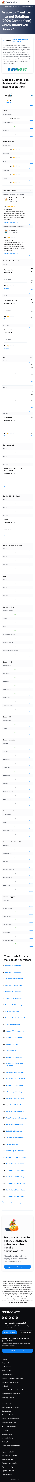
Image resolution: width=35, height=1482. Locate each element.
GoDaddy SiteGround (14, 978)
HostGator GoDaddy (13, 998)
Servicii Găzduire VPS (9, 1426)
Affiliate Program (7, 1374)
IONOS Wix (11, 1050)
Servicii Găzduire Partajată (11, 1419)
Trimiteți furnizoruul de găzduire (12, 1378)
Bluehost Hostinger (13, 992)
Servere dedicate (7, 1438)
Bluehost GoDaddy (13, 972)
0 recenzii (6, 288)
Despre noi (5, 1363)
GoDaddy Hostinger (14, 1131)
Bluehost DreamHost (14, 1037)
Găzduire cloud (7, 1434)
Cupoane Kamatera (8, 1459)
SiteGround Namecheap (15, 1183)
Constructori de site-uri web (11, 1445)
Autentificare (26, 1332)
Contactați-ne (6, 1367)
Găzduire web (6, 1411)
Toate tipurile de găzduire (10, 1407)
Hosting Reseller (7, 1442)
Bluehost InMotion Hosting (15, 1018)
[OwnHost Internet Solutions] (17, 69)
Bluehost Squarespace (15, 1031)
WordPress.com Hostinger (16, 1118)
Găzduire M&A (16, 1351)
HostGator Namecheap (15, 1190)
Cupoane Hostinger (8, 1467)
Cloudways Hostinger (15, 1137)
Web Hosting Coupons (9, 1455)
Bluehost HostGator (14, 1057)
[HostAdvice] (10, 2)
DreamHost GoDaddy (15, 1164)
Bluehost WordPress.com (16, 1157)
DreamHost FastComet (15, 1079)
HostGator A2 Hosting (15, 1177)
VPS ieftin (5, 1430)
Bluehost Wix (12, 1044)
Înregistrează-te (9, 1332)
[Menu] (31, 2)
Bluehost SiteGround (13, 985)
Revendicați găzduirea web (10, 1382)
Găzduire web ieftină (9, 1422)
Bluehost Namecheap (13, 965)
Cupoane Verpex (7, 1474)
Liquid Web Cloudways (15, 1105)
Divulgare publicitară (27, 6)
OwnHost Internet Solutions (21, 40)
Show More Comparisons (11, 1203)
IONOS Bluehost (13, 1024)
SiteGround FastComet (15, 1170)
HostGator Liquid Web (15, 1111)
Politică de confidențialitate (11, 1394)
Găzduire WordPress (9, 1415)
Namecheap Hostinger (15, 1151)
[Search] (28, 2)
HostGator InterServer (15, 1098)
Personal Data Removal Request (12, 1390)
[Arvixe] (9, 95)
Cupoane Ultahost (8, 1471)
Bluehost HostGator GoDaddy (15, 1064)
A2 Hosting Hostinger (14, 1092)
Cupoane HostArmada (9, 1463)
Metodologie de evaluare (12, 6)
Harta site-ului (6, 1370)
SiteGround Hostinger (15, 1196)
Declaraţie (5, 1386)
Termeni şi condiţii (8, 1397)
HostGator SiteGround (15, 1072)
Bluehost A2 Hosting (13, 1005)
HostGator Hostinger (14, 1124)
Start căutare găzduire (19, 1267)
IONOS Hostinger (12, 1011)
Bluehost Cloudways (14, 1085)
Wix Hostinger (12, 1144)
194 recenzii (9, 102)
